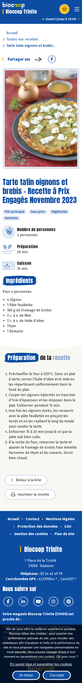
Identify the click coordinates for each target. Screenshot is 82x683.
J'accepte (56, 675)
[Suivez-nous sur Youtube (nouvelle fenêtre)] (38, 601)
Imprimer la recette (33, 494)
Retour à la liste (28, 480)
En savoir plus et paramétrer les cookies (41, 664)
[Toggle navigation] (77, 10)
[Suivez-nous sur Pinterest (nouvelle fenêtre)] (68, 601)
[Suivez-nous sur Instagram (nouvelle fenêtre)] (53, 601)
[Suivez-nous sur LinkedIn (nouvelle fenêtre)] (23, 601)
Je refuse (26, 675)
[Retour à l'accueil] (13, 5)
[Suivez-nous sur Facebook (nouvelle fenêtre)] (8, 601)
